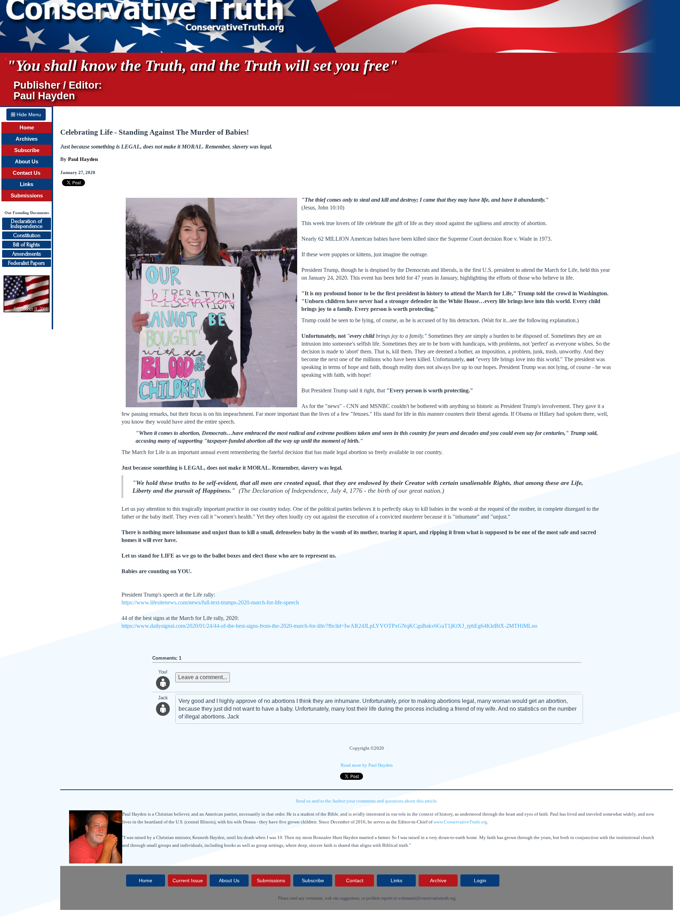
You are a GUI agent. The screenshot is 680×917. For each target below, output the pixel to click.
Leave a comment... (202, 677)
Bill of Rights (26, 244)
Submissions (27, 196)
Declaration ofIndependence (26, 223)
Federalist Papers (26, 263)
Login (480, 880)
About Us (26, 161)
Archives (27, 139)
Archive (438, 880)
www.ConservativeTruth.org (460, 821)
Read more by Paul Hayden (367, 765)
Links (26, 184)
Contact (354, 880)
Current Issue (187, 880)
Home (26, 127)
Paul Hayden (83, 159)
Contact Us (26, 173)
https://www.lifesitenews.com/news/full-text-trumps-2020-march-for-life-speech (210, 602)
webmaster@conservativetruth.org (426, 898)
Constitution (26, 235)
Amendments (26, 254)
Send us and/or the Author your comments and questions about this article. (367, 801)
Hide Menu (28, 114)
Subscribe (26, 150)
